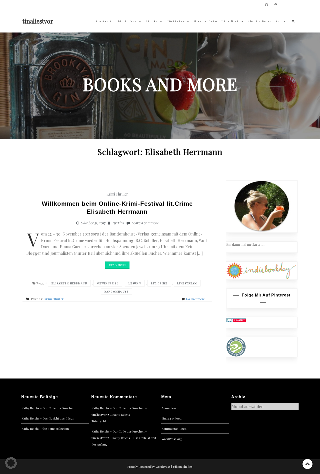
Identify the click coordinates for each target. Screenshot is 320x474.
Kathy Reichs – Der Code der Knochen (48, 408)
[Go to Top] (307, 463)
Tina (120, 222)
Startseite (105, 21)
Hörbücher (176, 21)
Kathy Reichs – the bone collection (45, 428)
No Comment (195, 299)
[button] (11, 463)
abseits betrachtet (265, 21)
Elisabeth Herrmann (69, 283)
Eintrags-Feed (172, 418)
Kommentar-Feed (174, 428)
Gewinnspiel (108, 283)
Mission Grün (206, 21)
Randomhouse (116, 291)
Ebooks (152, 21)
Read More (117, 265)
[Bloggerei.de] (236, 320)
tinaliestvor (37, 21)
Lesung (134, 283)
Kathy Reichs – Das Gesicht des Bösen (48, 418)
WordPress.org (172, 439)
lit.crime (159, 283)
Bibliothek (127, 21)
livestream (187, 283)
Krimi (110, 194)
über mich (230, 21)
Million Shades (182, 466)
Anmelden (169, 408)
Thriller (122, 194)
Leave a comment (144, 222)
